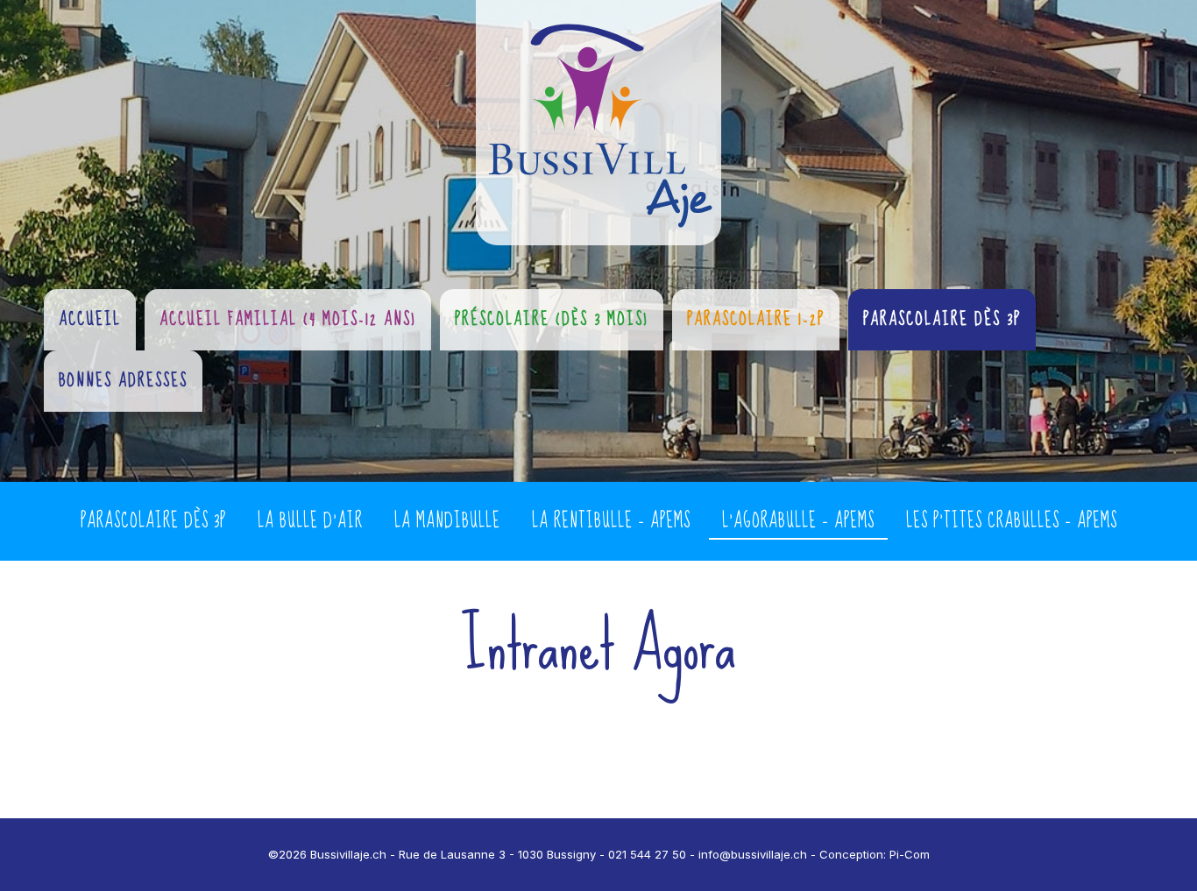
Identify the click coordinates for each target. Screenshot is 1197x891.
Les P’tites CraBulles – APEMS (1011, 521)
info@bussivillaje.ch (752, 854)
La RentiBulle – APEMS (611, 521)
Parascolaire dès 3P (153, 521)
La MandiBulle (447, 521)
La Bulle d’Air (310, 521)
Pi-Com (909, 854)
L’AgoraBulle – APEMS (798, 521)
